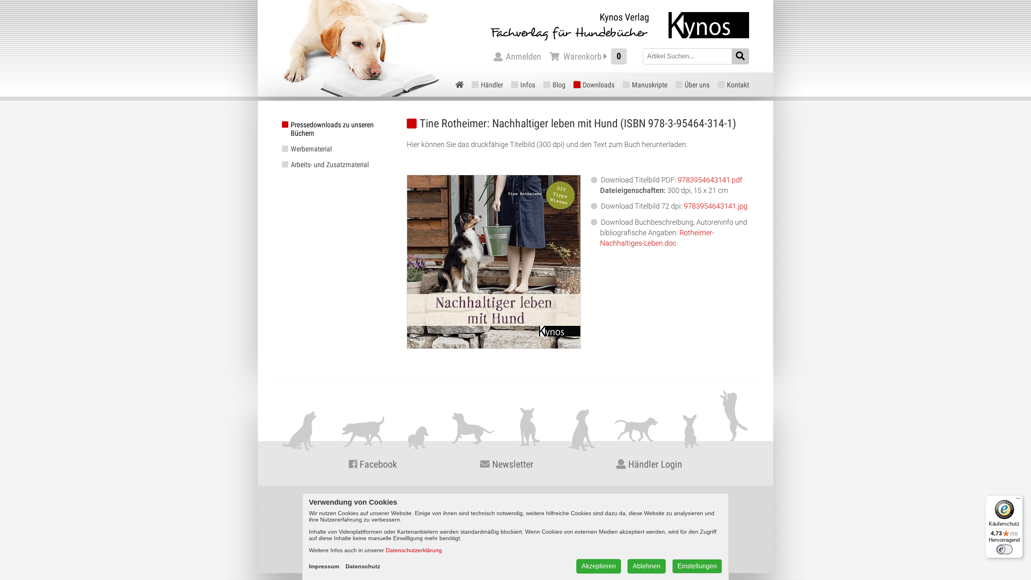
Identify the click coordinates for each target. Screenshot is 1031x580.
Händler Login (654, 464)
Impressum (324, 566)
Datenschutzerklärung (414, 550)
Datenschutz (363, 566)
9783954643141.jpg (715, 206)
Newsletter (511, 464)
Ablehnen (646, 566)
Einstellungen (697, 566)
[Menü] (1018, 500)
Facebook (377, 464)
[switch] (1004, 549)
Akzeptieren (599, 566)
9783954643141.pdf (710, 180)
